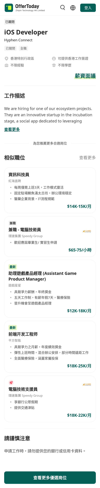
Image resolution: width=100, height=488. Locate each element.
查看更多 (87, 157)
